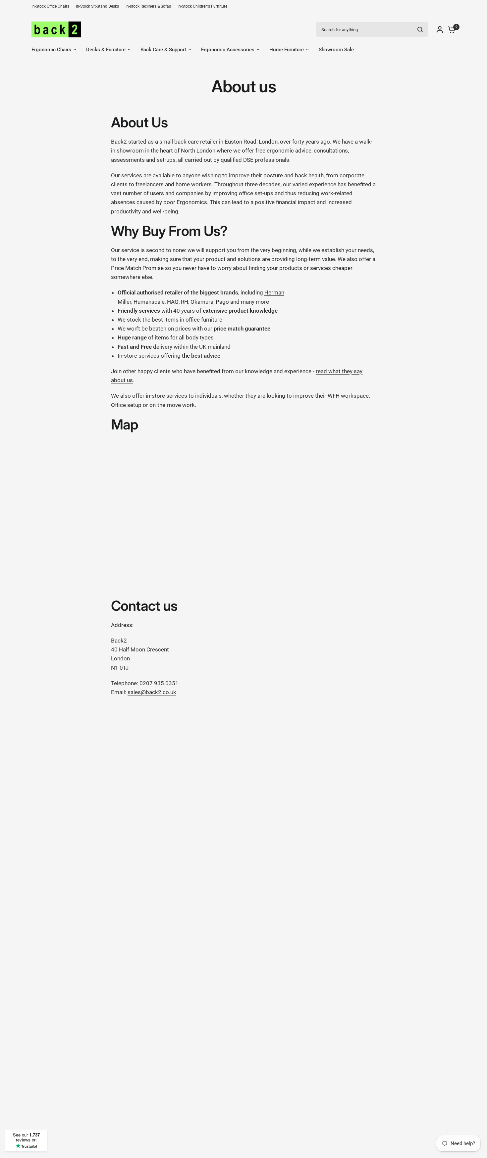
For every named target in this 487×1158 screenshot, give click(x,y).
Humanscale (149, 301)
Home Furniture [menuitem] (286, 50)
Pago (222, 301)
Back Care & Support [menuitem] (163, 50)
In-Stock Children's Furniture (202, 6)
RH (184, 301)
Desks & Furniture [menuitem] (106, 50)
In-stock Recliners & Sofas (148, 6)
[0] (450, 29)
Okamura (201, 301)
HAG (173, 301)
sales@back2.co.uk (152, 692)
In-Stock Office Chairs (50, 6)
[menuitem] (52, 6)
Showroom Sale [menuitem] (336, 50)
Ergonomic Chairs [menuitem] (51, 50)
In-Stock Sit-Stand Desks (97, 6)
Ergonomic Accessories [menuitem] (227, 50)
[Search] (420, 29)
